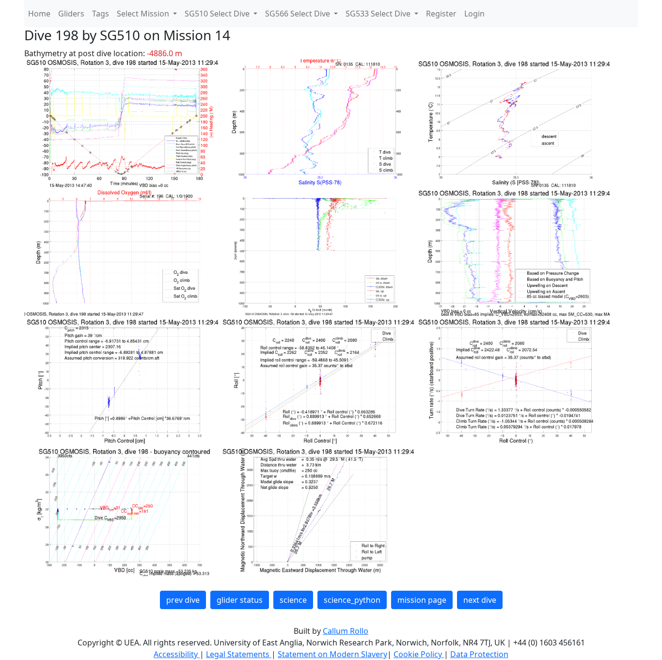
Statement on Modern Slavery (332, 654)
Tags (100, 13)
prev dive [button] (183, 600)
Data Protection (479, 654)
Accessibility (177, 654)
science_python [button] (352, 600)
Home (39, 13)
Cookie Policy (419, 654)
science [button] (293, 600)
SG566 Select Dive (298, 13)
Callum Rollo (345, 631)
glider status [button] (240, 600)
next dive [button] (479, 600)
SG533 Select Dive (379, 13)
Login (474, 13)
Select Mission (144, 13)
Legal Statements (238, 654)
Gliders (71, 13)
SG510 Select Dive (218, 13)
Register (441, 13)
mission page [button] (421, 600)
